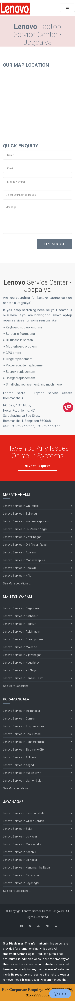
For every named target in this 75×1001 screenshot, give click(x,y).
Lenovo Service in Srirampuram (23, 639)
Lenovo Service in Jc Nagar (20, 836)
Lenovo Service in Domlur (19, 718)
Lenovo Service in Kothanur (20, 616)
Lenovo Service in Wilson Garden (23, 821)
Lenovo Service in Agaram (19, 552)
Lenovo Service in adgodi (18, 765)
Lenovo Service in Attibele (19, 757)
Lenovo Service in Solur (17, 828)
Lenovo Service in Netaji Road (21, 875)
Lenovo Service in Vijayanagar (22, 654)
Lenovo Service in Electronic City (23, 749)
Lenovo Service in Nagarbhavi (21, 662)
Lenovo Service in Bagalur (19, 623)
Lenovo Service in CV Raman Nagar (25, 529)
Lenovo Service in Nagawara (21, 608)
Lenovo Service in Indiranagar (21, 710)
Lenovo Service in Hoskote (20, 568)
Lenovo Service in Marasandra (22, 844)
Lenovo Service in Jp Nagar (20, 859)
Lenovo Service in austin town (22, 772)
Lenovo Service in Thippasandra (23, 726)
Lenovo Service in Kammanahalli (23, 813)
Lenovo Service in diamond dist (23, 780)
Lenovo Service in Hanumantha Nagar (27, 867)
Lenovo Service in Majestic (20, 647)
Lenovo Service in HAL (17, 575)
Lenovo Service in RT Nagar (20, 670)
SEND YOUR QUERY (37, 466)
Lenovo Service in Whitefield (21, 505)
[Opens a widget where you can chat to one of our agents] (60, 994)
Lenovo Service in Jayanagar (21, 883)
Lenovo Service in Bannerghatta (23, 741)
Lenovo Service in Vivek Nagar (22, 536)
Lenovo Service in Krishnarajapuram (26, 521)
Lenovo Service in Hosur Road (22, 734)
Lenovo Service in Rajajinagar (21, 631)
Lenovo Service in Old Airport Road (25, 544)
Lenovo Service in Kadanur (19, 852)
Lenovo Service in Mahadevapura (24, 560)
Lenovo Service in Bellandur (20, 513)
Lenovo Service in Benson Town (23, 678)
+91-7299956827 (37, 995)
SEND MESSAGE (54, 244)
